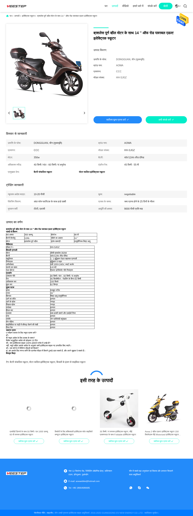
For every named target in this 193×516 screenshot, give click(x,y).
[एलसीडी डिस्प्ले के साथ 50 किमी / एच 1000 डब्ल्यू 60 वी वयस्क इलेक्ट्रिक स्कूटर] (29, 408)
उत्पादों (115, 6)
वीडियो (125, 6)
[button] (13, 413)
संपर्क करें (152, 6)
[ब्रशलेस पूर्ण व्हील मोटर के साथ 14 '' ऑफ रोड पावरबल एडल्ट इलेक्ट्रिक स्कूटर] (46, 64)
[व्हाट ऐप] (133, 488)
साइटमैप (50, 513)
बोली (165, 6)
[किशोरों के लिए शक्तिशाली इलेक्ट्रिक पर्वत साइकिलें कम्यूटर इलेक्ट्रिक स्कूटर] (74, 408)
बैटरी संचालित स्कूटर (19, 362)
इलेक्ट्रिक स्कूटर (28, 16)
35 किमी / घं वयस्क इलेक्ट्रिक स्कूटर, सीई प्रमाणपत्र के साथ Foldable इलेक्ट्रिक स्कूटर (118, 433)
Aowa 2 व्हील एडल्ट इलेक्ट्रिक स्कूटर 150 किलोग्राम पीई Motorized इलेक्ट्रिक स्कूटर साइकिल (162, 433)
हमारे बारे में (138, 6)
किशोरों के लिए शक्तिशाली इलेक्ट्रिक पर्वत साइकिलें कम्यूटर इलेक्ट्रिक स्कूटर (73, 433)
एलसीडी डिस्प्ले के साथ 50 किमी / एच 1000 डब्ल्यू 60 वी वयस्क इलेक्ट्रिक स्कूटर (29, 433)
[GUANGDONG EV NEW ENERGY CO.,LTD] (16, 6)
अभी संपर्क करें (164, 119)
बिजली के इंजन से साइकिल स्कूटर (70, 362)
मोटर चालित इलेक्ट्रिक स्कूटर (42, 362)
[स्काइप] (141, 488)
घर (106, 6)
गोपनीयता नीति (39, 513)
